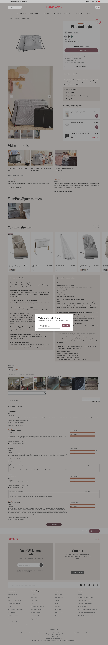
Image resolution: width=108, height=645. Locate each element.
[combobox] (49, 326)
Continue (65, 325)
